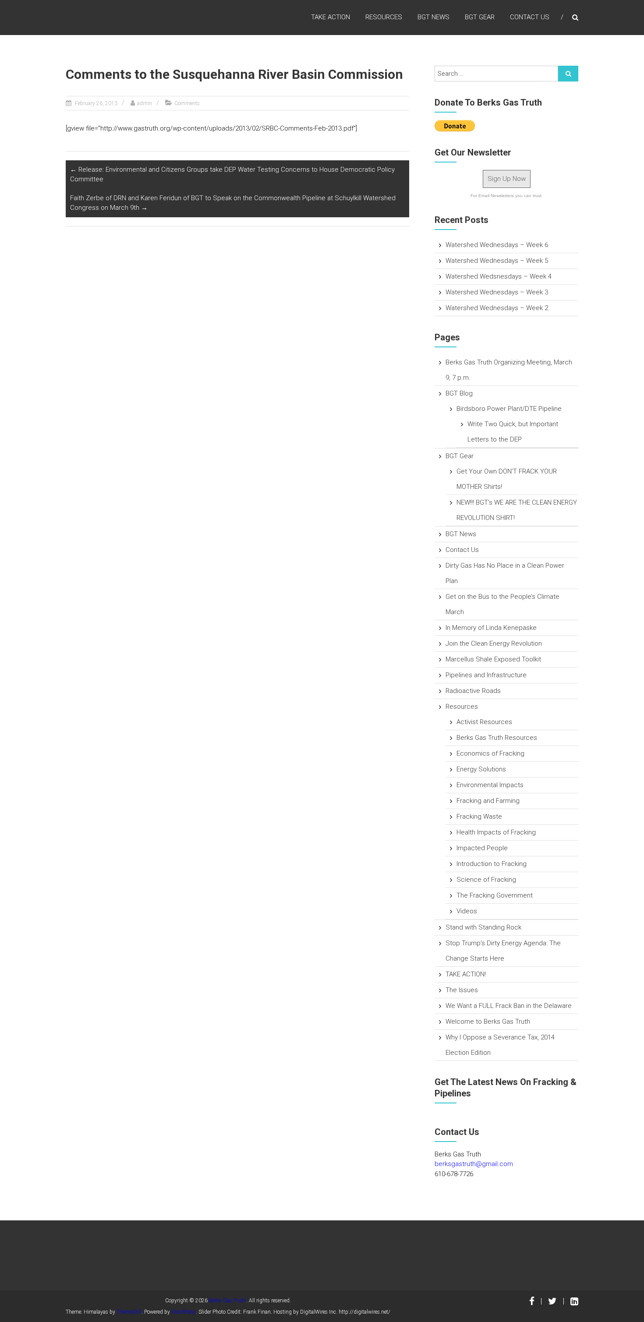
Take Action (330, 17)
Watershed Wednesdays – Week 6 (497, 245)
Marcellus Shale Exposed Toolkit (493, 659)
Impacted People (482, 848)
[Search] (568, 73)
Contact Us (529, 17)
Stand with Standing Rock (483, 927)
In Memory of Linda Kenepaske (491, 628)
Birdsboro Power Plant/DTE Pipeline (509, 409)
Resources (383, 17)
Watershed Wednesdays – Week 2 (497, 308)
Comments (187, 103)
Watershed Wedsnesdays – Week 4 (499, 276)
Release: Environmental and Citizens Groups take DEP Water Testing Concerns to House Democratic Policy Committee (232, 175)
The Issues (462, 990)
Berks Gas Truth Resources (496, 738)
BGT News (433, 17)
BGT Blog (459, 393)
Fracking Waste (479, 816)
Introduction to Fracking (491, 864)
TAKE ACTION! (466, 974)
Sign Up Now (507, 179)
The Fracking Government (494, 895)
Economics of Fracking (490, 753)
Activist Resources (484, 722)
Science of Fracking (486, 880)
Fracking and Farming (488, 801)
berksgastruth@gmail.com (474, 1164)
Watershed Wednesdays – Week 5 (497, 261)
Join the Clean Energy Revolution (494, 643)
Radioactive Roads (473, 691)
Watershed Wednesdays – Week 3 (497, 292)
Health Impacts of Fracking (496, 832)
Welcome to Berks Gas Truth (488, 1021)
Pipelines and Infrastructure (486, 675)
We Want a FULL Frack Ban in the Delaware (509, 1006)
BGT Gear (480, 17)
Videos (466, 911)
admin (144, 103)
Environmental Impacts (490, 785)
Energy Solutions (481, 769)
